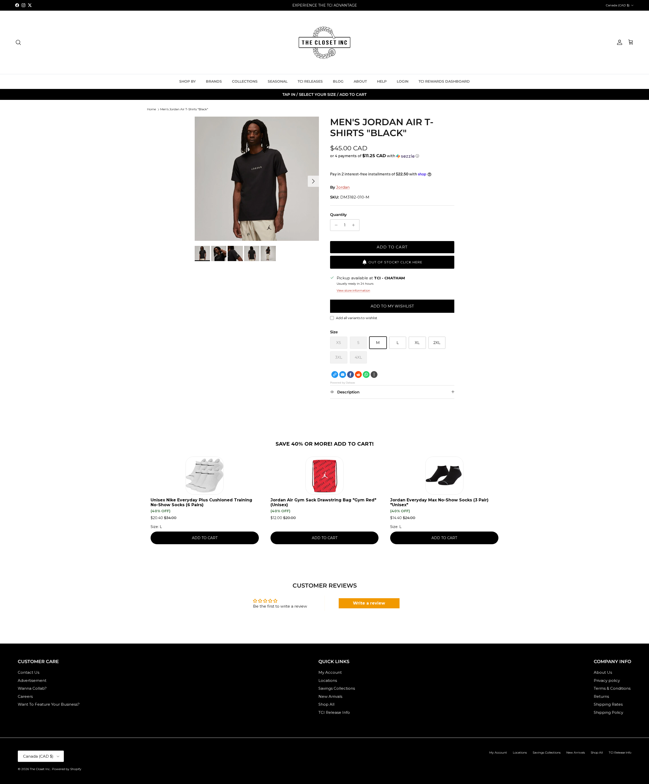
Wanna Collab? (32, 688)
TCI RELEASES (310, 81)
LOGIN (402, 81)
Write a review (369, 603)
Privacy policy (607, 680)
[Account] (619, 42)
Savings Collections (336, 688)
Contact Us (28, 672)
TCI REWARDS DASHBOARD (444, 81)
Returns (601, 696)
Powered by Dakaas (342, 382)
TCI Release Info (334, 712)
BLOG (338, 81)
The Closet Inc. (40, 769)
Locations (327, 680)
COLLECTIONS (245, 81)
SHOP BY (187, 81)
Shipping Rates (608, 704)
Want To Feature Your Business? (49, 704)
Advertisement (32, 680)
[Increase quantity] (354, 225)
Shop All (326, 704)
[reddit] (358, 374)
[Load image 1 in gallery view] (257, 179)
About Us (603, 672)
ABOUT (360, 81)
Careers (25, 696)
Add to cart (392, 247)
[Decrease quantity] (334, 225)
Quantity (338, 214)
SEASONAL (277, 81)
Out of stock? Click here (395, 262)
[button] (374, 155)
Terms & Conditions (612, 688)
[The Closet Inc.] (324, 42)
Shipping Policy (608, 712)
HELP (382, 81)
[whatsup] (366, 374)
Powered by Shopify (66, 769)
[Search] (18, 42)
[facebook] (350, 374)
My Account (330, 672)
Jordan (343, 187)
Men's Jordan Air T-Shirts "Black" (184, 109)
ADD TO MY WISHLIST (392, 306)
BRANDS (214, 81)
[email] (342, 374)
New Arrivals (330, 696)
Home (151, 109)
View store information (353, 290)
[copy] (334, 374)
